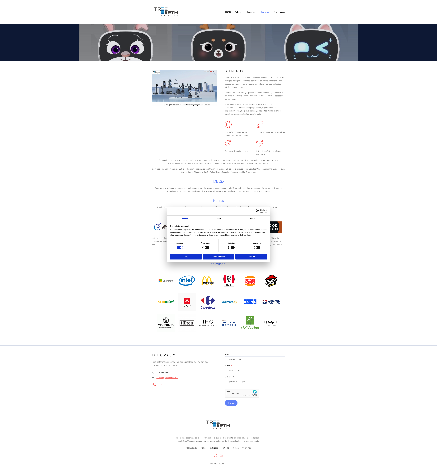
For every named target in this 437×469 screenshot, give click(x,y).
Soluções (214, 448)
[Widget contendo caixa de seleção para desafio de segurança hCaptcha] (242, 393)
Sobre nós (246, 448)
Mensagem (229, 377)
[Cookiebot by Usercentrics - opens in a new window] (257, 211)
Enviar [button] (231, 403)
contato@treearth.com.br (167, 378)
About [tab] (252, 218)
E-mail (227, 365)
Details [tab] (218, 218)
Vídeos (236, 448)
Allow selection (218, 257)
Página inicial (191, 448)
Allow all (251, 257)
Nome (227, 354)
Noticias (225, 448)
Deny (186, 257)
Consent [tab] (184, 218)
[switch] (205, 247)
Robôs (203, 448)
